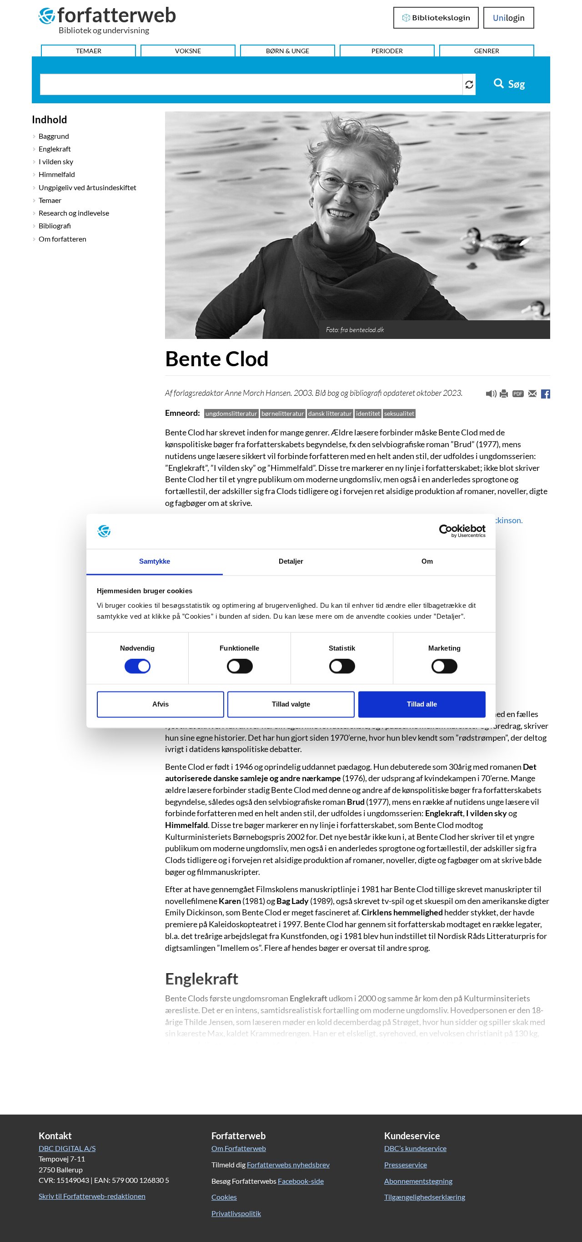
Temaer (88, 51)
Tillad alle (422, 704)
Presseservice (405, 1164)
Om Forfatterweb (238, 1148)
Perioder (387, 51)
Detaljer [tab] (291, 561)
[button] (488, 396)
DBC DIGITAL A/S (67, 1148)
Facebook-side (301, 1180)
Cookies (224, 1196)
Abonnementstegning (418, 1180)
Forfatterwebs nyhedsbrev (288, 1164)
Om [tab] (427, 561)
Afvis (160, 704)
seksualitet (399, 413)
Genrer (486, 51)
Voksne (188, 51)
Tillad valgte (291, 704)
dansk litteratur (330, 413)
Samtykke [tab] (155, 561)
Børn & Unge (287, 51)
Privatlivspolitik (236, 1213)
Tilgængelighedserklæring (424, 1196)
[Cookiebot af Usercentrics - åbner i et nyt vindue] (446, 531)
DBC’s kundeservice (415, 1148)
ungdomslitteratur (231, 413)
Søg (516, 84)
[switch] (240, 666)
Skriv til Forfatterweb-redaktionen (92, 1196)
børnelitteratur (282, 413)
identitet (368, 413)
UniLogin (509, 18)
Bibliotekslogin (436, 18)
